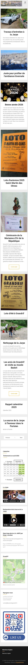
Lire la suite (14, 267)
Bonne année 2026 (14, 104)
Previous (8, 437)
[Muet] (21, 501)
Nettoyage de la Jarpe (14, 343)
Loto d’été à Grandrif (14, 313)
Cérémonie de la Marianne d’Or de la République (14, 238)
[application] (14, 496)
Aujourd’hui (18, 461)
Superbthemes (20, 662)
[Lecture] (5, 501)
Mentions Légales (6, 653)
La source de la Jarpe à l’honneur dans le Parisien (14, 423)
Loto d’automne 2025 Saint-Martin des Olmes (14, 183)
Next (21, 437)
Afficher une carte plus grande (9, 584)
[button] (14, 496)
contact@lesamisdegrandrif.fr (10, 603)
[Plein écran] (23, 501)
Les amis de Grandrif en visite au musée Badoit (14, 365)
